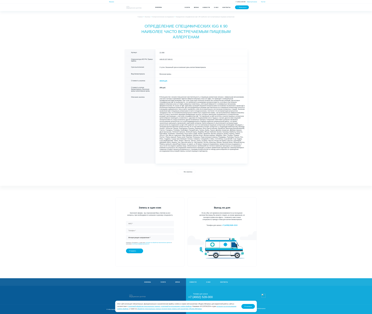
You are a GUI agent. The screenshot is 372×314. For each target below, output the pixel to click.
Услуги (187, 7)
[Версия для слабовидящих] (255, 7)
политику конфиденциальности (140, 244)
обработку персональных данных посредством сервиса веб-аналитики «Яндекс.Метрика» (169, 309)
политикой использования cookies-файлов (176, 306)
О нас (216, 7)
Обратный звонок (252, 2)
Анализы (147, 17)
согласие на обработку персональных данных (158, 242)
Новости (206, 7)
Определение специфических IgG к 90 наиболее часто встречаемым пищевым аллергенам (205, 17)
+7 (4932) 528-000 (240, 2)
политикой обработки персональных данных (144, 306)
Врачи (196, 7)
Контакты (226, 7)
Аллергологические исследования (163, 17)
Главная (140, 17)
